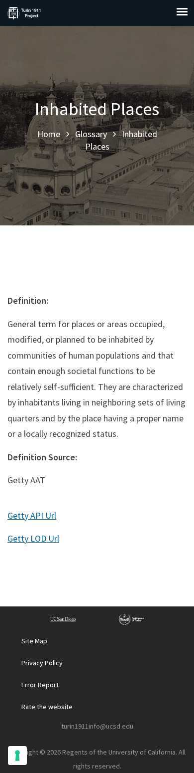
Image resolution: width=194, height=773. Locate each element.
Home (48, 134)
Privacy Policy (42, 662)
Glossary (91, 134)
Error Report (40, 684)
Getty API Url (31, 515)
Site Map (34, 640)
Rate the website (47, 706)
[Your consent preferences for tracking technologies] (17, 755)
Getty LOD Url (33, 538)
